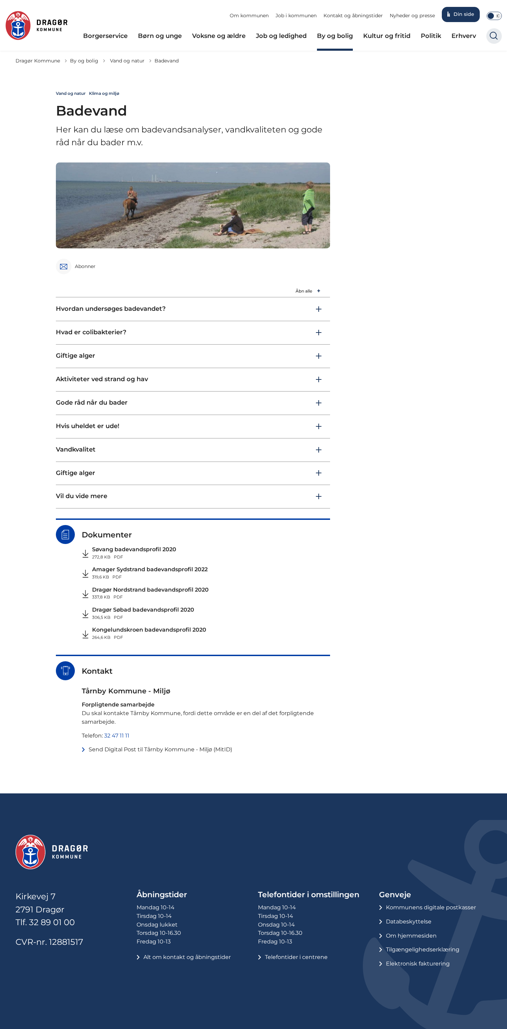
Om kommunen (249, 15)
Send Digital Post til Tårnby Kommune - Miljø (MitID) (160, 749)
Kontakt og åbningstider (353, 15)
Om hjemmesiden (411, 935)
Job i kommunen (296, 15)
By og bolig (335, 36)
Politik (431, 36)
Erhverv (463, 36)
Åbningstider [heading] (162, 894)
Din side (464, 14)
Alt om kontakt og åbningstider (187, 957)
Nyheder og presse (412, 15)
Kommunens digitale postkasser (431, 907)
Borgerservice (105, 36)
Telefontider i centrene (296, 957)
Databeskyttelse (408, 921)
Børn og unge (160, 36)
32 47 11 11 (116, 735)
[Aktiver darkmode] (494, 16)
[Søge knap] (494, 36)
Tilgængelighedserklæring (422, 949)
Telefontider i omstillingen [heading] (308, 894)
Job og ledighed (281, 36)
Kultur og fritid (386, 36)
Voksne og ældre (219, 36)
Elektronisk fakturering (418, 963)
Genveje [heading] (395, 894)
